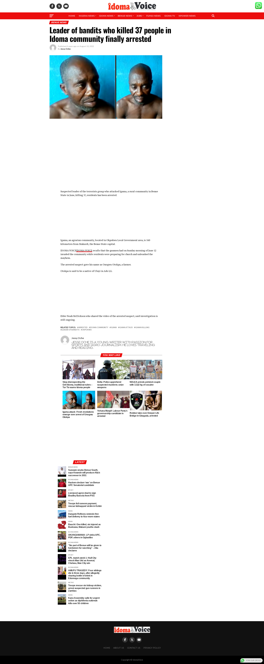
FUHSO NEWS (153, 16)
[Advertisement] (111, 219)
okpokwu (87, 330)
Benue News (125, 16)
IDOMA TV (169, 16)
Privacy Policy (152, 648)
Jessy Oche (66, 49)
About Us (118, 648)
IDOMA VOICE (84, 250)
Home (71, 16)
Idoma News (106, 16)
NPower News (187, 16)
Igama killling (142, 327)
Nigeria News (87, 16)
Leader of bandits (70, 330)
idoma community (99, 327)
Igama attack (126, 327)
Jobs (139, 16)
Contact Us (133, 648)
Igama (114, 327)
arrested (83, 327)
